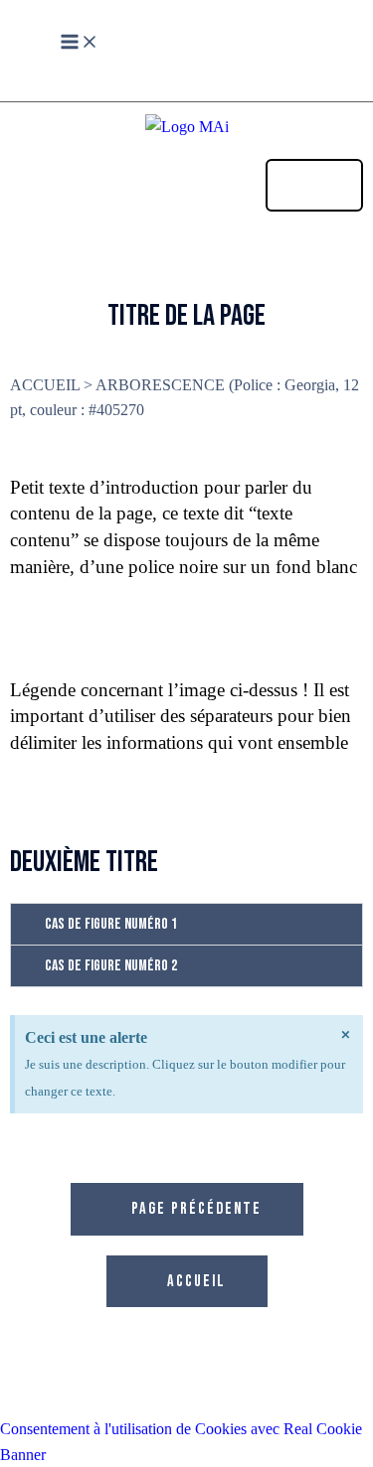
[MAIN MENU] (79, 43)
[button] (186, 924)
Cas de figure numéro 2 (111, 965)
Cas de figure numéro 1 (111, 924)
